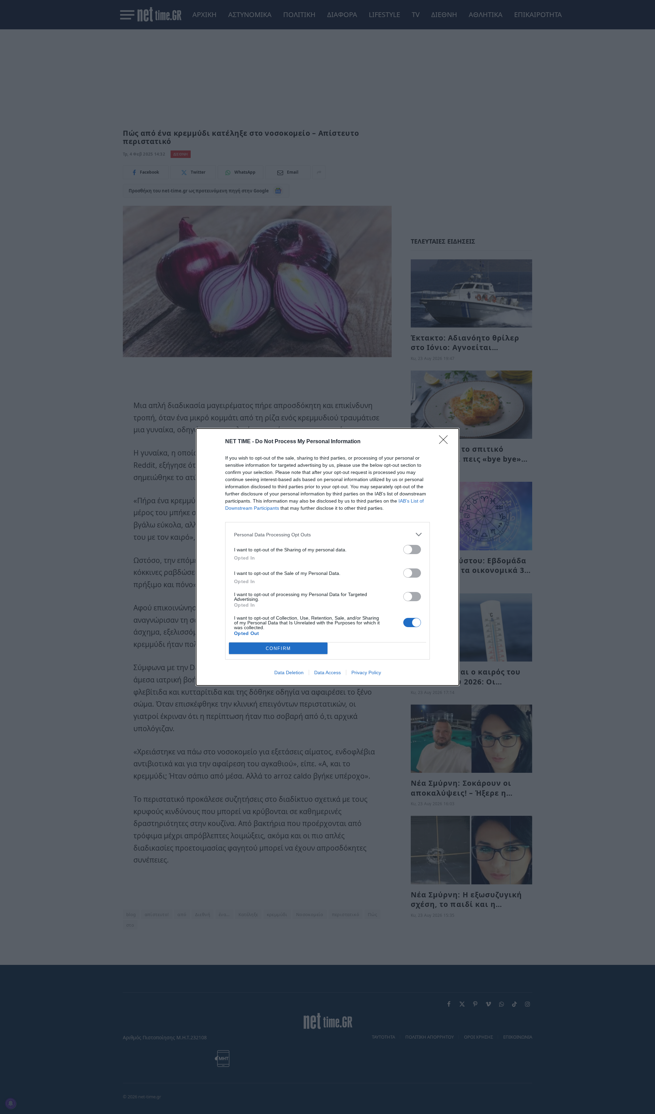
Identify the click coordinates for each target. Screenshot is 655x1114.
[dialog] (327, 557)
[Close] (445, 441)
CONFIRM (278, 648)
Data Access (327, 672)
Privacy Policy (366, 672)
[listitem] (327, 534)
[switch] (412, 549)
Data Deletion (289, 672)
